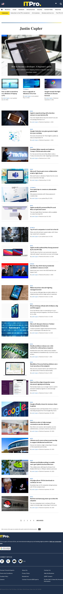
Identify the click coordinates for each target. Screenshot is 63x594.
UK (39, 529)
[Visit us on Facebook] (2, 561)
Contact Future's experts (7, 570)
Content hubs (48, 9)
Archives (39, 520)
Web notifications (49, 573)
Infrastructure (31, 9)
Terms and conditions (6, 573)
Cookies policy (4, 576)
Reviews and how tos (48, 13)
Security (39, 9)
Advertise (58, 9)
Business (7, 9)
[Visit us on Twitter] (8, 561)
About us (24, 570)
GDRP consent (48, 576)
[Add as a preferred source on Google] (5, 548)
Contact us (47, 570)
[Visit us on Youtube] (14, 561)
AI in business (36, 13)
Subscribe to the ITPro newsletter (20, 13)
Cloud (14, 9)
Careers (2, 579)
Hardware (21, 9)
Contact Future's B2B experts (30, 579)
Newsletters (25, 576)
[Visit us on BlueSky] (19, 561)
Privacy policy (26, 573)
